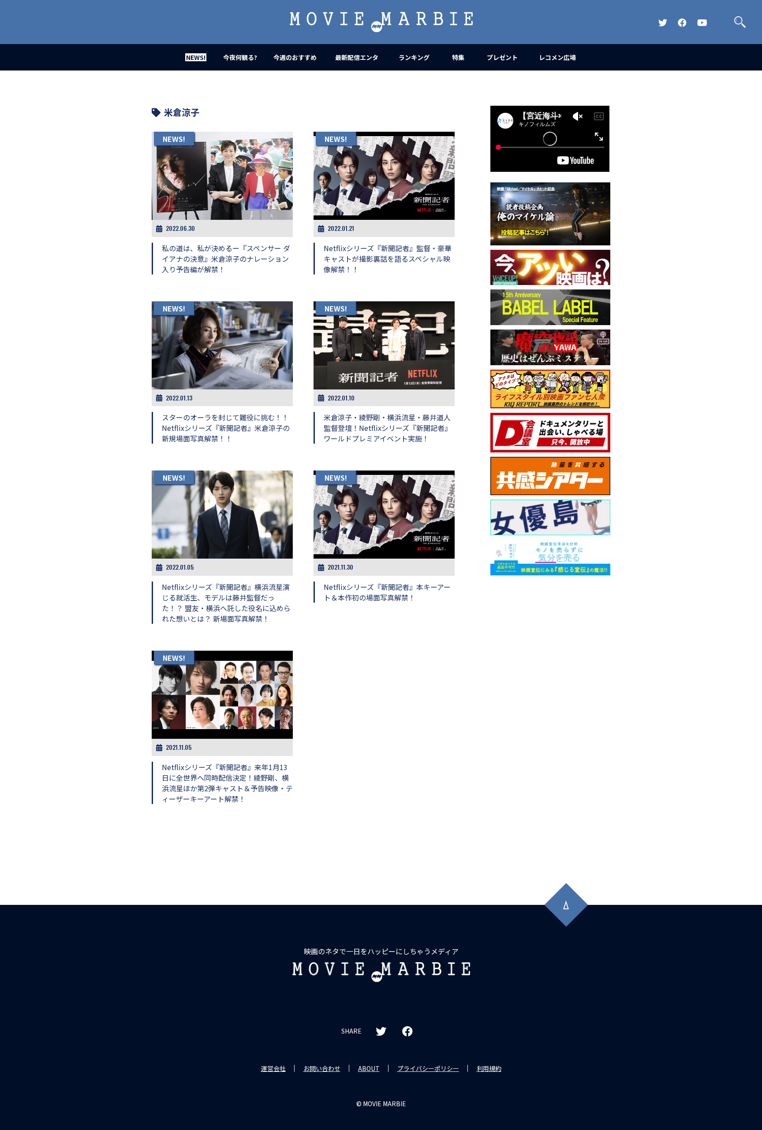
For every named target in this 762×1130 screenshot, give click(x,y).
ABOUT (369, 1068)
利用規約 (489, 1068)
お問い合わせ (321, 1068)
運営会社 (273, 1068)
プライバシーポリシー (428, 1068)
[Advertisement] (550, 721)
